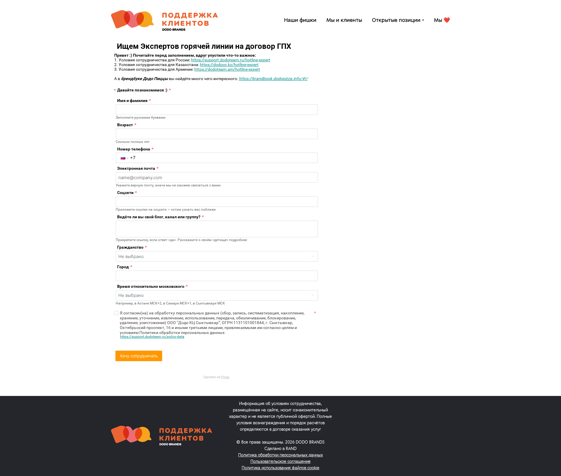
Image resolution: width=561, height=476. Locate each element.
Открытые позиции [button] (396, 20)
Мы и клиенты (344, 20)
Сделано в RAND (280, 449)
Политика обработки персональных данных (280, 455)
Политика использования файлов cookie (280, 468)
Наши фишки (300, 20)
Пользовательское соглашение (280, 462)
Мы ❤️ (442, 20)
